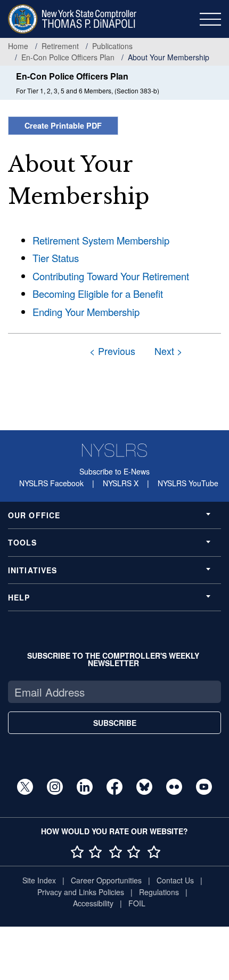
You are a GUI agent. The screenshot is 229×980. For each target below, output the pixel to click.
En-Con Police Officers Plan (67, 57)
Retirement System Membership (100, 240)
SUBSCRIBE (114, 722)
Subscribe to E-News (114, 471)
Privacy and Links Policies (80, 892)
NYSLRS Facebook (51, 483)
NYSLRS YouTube (188, 483)
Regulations (159, 892)
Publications (112, 46)
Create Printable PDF (63, 125)
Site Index (39, 880)
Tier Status (55, 258)
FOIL (136, 903)
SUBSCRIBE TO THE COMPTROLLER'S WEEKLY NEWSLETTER (113, 659)
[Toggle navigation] (210, 19)
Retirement (60, 46)
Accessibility (93, 903)
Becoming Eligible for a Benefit (97, 294)
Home (18, 46)
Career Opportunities (106, 880)
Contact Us (175, 880)
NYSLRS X (120, 483)
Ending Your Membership (86, 312)
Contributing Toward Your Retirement (110, 276)
